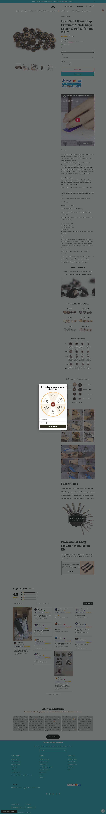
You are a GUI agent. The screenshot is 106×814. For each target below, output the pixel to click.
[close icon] (66, 385)
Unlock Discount (53, 426)
